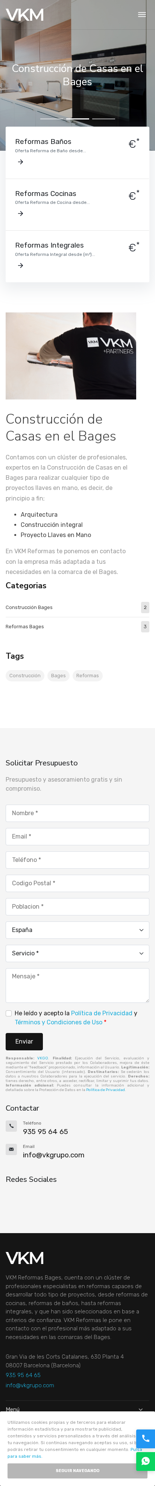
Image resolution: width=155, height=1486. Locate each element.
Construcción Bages (76, 607)
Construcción (25, 675)
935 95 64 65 (23, 1375)
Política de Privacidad (101, 1013)
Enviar (24, 1041)
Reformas (87, 675)
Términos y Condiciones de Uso (58, 1022)
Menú (13, 1409)
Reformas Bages (76, 626)
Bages (58, 675)
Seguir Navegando (77, 1470)
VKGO (42, 1058)
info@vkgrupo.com (30, 1385)
